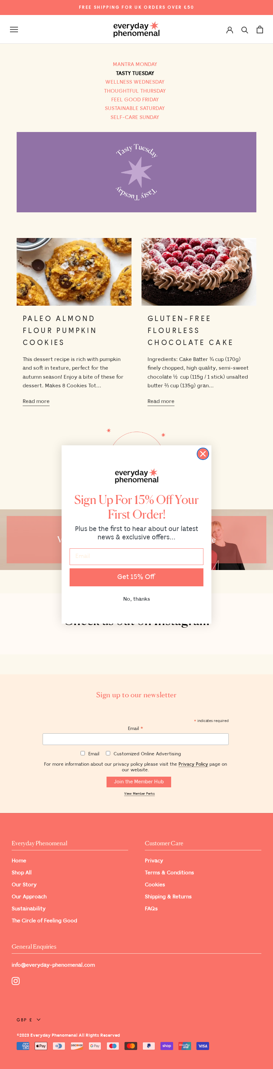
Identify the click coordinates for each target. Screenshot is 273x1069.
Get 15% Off (136, 577)
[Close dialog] (203, 454)
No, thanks (136, 599)
